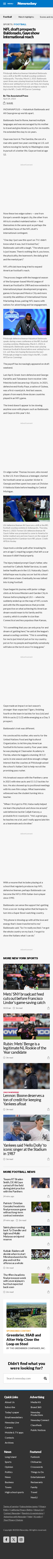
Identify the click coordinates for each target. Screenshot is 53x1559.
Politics (9, 1472)
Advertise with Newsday (15, 1516)
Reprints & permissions (32, 1513)
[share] (48, 1008)
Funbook (35, 1456)
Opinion (9, 1466)
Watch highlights (26, 17)
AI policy (38, 1516)
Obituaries (36, 1461)
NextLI (34, 1497)
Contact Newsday (12, 1513)
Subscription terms (29, 1506)
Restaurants (37, 1482)
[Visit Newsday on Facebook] (6, 1539)
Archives (9, 1442)
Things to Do (37, 1472)
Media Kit (36, 1402)
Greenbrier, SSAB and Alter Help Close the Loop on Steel (23, 1339)
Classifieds (36, 1425)
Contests (9, 1437)
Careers (9, 1427)
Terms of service (11, 1506)
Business (9, 1482)
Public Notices (38, 1430)
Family (34, 1487)
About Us (10, 1402)
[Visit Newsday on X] (14, 1539)
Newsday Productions (37, 1413)
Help (30, 1516)
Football (7, 17)
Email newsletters (14, 1417)
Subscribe (10, 1407)
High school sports (14, 1492)
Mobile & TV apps (14, 1432)
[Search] (45, 1378)
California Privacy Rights (21, 1510)
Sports (7, 24)
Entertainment (38, 1477)
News (8, 1477)
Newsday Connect (40, 1420)
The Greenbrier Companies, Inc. (27, 1348)
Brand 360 (36, 1407)
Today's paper (12, 1412)
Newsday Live (12, 1422)
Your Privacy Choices (13, 1520)
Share (9, 103)
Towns (8, 1487)
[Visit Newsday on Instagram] (21, 1539)
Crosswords (37, 1466)
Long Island (10, 1456)
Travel (34, 1492)
